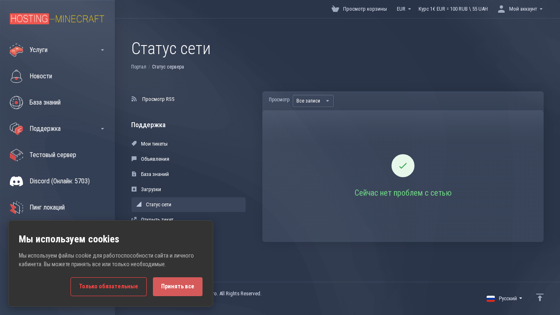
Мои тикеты (154, 144)
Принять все (177, 286)
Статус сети (158, 204)
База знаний (154, 174)
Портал (138, 67)
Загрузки (150, 189)
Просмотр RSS (157, 99)
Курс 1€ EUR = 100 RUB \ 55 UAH (453, 9)
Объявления (154, 159)
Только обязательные (108, 286)
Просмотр (279, 100)
